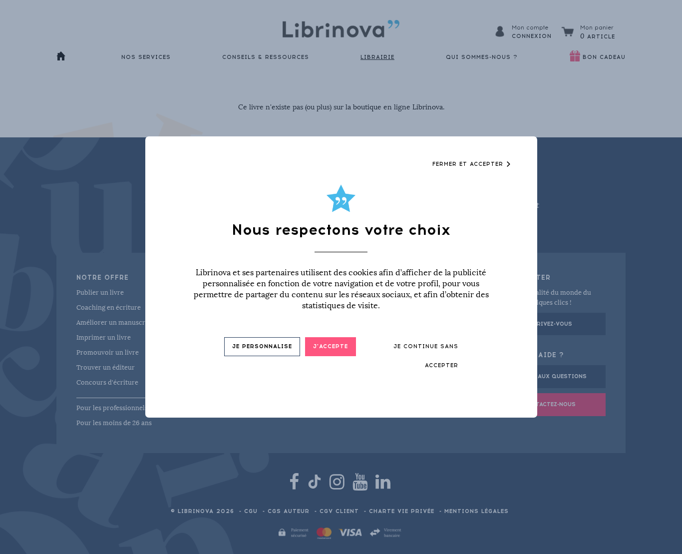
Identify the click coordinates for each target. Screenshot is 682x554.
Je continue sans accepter (425, 356)
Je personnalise (262, 346)
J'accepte (330, 346)
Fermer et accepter (469, 164)
